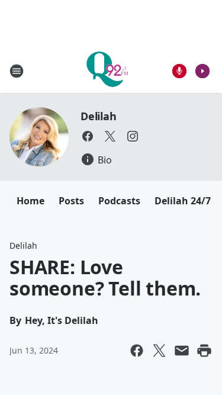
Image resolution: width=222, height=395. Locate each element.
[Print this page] (204, 350)
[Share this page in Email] (181, 350)
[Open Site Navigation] (16, 71)
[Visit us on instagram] (133, 136)
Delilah (99, 116)
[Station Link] (107, 71)
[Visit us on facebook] (88, 136)
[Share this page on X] (159, 350)
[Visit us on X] (110, 136)
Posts (71, 200)
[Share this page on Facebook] (136, 350)
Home (30, 200)
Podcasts (119, 200)
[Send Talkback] (179, 71)
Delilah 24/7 (183, 200)
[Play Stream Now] (202, 71)
